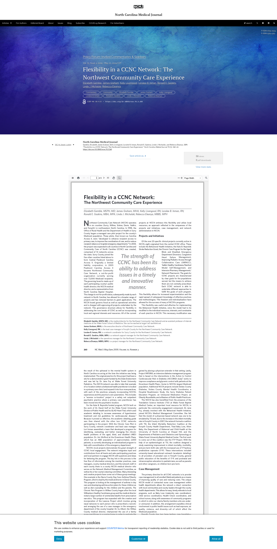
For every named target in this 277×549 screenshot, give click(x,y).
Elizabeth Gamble (92, 83)
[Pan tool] (113, 178)
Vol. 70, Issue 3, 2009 (92, 63)
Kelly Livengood (128, 83)
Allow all (217, 538)
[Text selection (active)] (119, 178)
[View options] (72, 178)
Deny (60, 538)
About (50, 23)
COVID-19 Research (97, 23)
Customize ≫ (140, 538)
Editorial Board (37, 23)
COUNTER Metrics (115, 528)
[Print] (78, 178)
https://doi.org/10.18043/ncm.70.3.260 (124, 102)
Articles (5, 23)
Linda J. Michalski (92, 86)
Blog (69, 23)
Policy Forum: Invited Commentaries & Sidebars (114, 57)
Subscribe (80, 23)
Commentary (91, 92)
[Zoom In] (181, 178)
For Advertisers (117, 23)
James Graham (111, 83)
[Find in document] (206, 178)
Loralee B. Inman (147, 83)
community (108, 92)
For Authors (21, 23)
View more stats (203, 167)
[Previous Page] (88, 177)
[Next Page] (104, 177)
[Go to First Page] (84, 177)
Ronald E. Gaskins (166, 83)
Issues (60, 23)
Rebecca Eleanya (111, 86)
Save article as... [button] (138, 156)
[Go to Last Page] (108, 177)
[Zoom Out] (178, 178)
